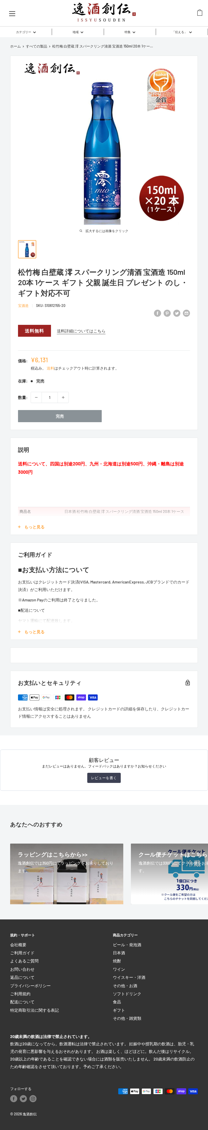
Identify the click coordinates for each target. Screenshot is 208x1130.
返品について (22, 977)
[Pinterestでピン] (167, 313)
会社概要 (18, 944)
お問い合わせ (22, 969)
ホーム (15, 46)
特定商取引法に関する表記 (34, 1010)
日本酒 (119, 952)
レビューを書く (104, 778)
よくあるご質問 (24, 960)
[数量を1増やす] (63, 397)
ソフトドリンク (127, 993)
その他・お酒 (125, 985)
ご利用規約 (20, 993)
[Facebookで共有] (157, 313)
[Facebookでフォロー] (13, 1098)
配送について (22, 1001)
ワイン (119, 969)
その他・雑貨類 (127, 1018)
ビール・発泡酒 (127, 944)
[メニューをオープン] (12, 13)
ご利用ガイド (22, 952)
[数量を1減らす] (36, 397)
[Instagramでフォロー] (33, 1098)
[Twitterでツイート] (176, 313)
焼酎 (117, 960)
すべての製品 (36, 46)
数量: (23, 397)
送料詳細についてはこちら (81, 330)
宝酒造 (23, 305)
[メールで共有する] (186, 313)
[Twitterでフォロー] (23, 1098)
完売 (60, 416)
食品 (117, 1001)
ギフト (119, 1010)
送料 (50, 368)
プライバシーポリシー (30, 985)
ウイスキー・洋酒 (129, 977)
